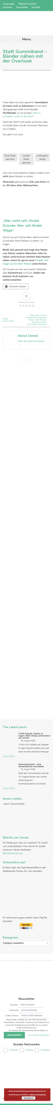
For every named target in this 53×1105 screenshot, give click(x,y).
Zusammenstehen (39, 322)
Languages (9, 3)
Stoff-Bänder (40, 320)
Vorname (14, 1005)
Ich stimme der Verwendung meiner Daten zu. (28, 1030)
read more (9, 756)
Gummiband (32, 317)
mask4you (42, 317)
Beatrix (19, 508)
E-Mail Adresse (12, 1015)
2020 (11, 321)
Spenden (8, 7)
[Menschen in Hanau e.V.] (26, 30)
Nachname (14, 1010)
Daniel (5, 319)
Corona (43, 315)
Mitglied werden (27, 3)
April (6, 321)
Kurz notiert (32, 324)
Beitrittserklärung (12, 853)
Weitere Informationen (38, 1095)
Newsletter (22, 7)
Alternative (34, 315)
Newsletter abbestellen (39, 1035)
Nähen (31, 320)
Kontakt (36, 7)
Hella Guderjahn (31, 486)
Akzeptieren (28, 1098)
